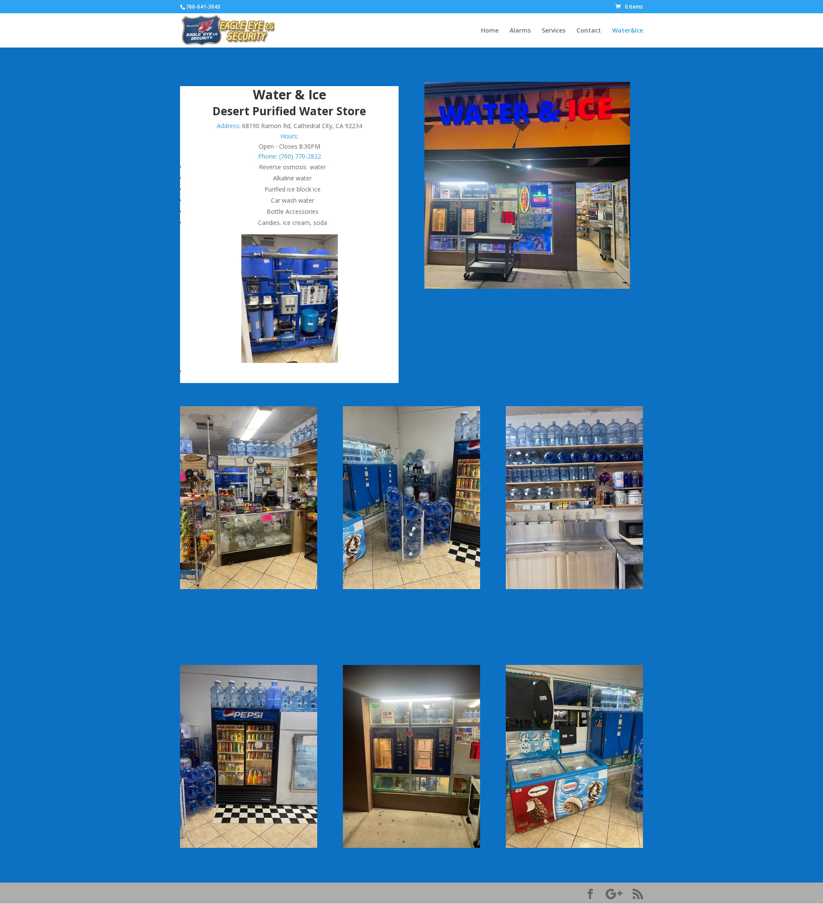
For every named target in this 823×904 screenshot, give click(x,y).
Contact (589, 30)
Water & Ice (289, 94)
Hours (288, 136)
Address (228, 126)
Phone (267, 156)
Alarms (520, 30)
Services (553, 30)
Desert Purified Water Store (289, 111)
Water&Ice (627, 30)
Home (490, 30)
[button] (289, 146)
